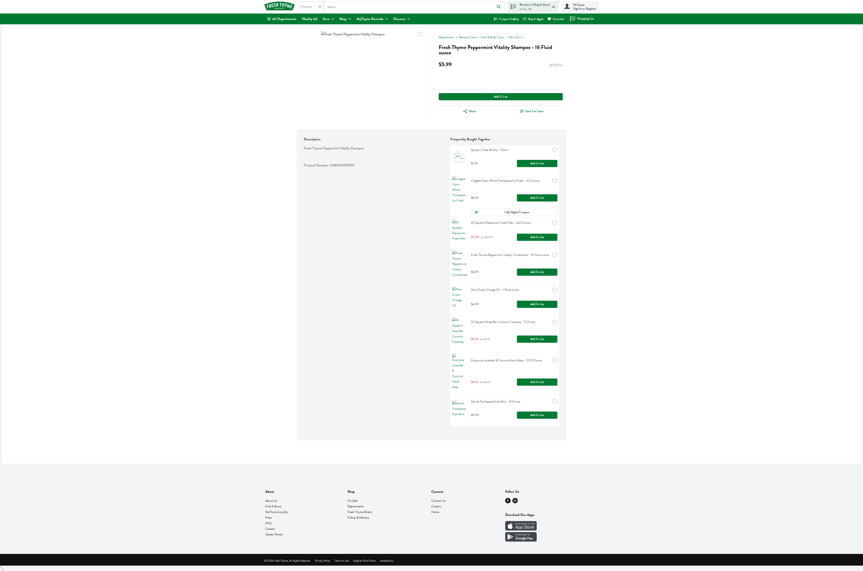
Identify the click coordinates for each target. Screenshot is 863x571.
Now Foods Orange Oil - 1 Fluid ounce (495, 289)
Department (446, 37)
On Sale (352, 500)
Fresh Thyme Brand (359, 512)
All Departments (284, 19)
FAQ (268, 523)
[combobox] (311, 6)
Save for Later (534, 111)
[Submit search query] (498, 6)
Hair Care (514, 37)
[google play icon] (521, 540)
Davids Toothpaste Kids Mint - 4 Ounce (495, 401)
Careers (270, 528)
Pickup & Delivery (358, 517)
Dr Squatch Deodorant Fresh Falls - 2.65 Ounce (501, 222)
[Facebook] (508, 502)
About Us (271, 500)
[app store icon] (521, 529)
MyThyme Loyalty (276, 512)
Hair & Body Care (492, 37)
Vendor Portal (273, 534)
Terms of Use (342, 561)
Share (472, 111)
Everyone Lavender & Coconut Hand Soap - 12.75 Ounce (506, 360)
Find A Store (273, 506)
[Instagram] (515, 502)
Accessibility (387, 561)
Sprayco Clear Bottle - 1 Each (489, 150)
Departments (355, 506)
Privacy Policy (322, 561)
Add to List (501, 96)
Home (435, 512)
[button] (553, 5)
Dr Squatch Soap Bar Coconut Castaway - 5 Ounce (503, 322)
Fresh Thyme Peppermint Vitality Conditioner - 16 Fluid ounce (510, 255)
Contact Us (438, 500)
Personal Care (467, 37)
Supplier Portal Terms (364, 561)
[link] (506, 19)
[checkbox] (420, 34)
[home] (280, 7)
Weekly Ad (309, 19)
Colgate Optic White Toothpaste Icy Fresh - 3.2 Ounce (505, 180)
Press (268, 517)
